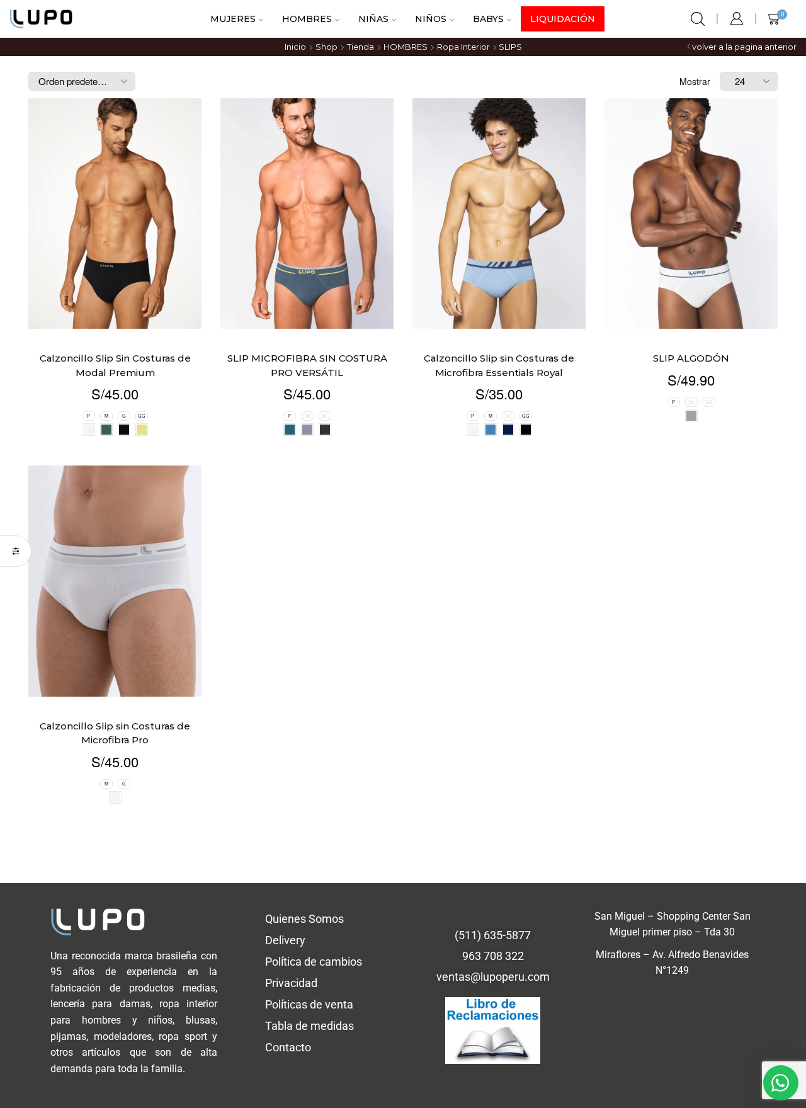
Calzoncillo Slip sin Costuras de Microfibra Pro (115, 288)
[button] (403, 667)
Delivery (285, 494)
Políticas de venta (309, 559)
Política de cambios (313, 516)
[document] (403, 885)
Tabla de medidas (309, 580)
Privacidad (291, 537)
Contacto (288, 601)
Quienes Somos (304, 473)
